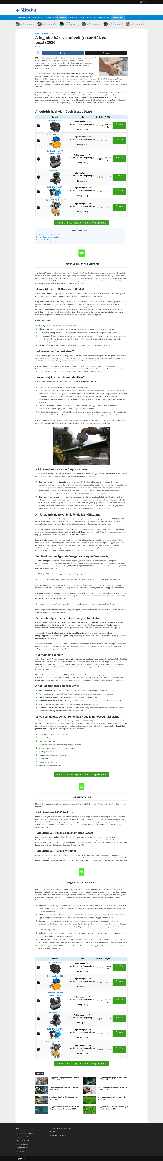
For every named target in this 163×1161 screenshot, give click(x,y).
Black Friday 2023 (22, 1151)
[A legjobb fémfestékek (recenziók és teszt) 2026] (84, 24)
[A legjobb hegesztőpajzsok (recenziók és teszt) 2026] (62, 24)
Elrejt (86, 230)
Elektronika (72, 17)
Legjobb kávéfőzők (23, 1140)
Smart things (86, 17)
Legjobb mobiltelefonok (24, 1133)
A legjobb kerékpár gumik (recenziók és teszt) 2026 (50, 24)
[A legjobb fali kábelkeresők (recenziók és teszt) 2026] (89, 1090)
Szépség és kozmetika (101, 17)
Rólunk (52, 1132)
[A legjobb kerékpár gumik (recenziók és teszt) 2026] (39, 24)
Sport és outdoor (23, 17)
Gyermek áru (49, 17)
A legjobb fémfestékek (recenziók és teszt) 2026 (94, 24)
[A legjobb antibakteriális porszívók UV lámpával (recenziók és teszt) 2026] (41, 1109)
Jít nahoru (125, 954)
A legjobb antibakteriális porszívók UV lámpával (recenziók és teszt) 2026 (64, 1108)
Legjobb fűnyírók (22, 1144)
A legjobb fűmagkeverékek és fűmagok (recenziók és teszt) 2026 (113, 1108)
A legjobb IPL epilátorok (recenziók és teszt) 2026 (138, 24)
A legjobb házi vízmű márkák (46, 242)
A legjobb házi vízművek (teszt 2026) (49, 234)
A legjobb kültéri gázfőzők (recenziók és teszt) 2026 (116, 24)
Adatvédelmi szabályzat (58, 1135)
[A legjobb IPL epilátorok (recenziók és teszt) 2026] (128, 24)
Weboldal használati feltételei (60, 1128)
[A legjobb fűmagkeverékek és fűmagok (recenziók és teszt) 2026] (89, 1109)
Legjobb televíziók (22, 1137)
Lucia (38, 46)
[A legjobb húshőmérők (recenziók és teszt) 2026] (41, 1100)
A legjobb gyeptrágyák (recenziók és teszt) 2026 (112, 1098)
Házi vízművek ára (42, 239)
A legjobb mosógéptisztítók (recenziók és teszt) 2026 (28, 24)
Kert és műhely (118, 17)
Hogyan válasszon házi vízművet (47, 237)
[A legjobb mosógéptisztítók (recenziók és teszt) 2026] (17, 24)
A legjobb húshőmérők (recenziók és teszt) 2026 (63, 1098)
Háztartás (61, 17)
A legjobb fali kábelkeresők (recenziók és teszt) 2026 (112, 1088)
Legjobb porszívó (22, 1148)
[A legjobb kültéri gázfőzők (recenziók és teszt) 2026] (105, 24)
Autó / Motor (38, 17)
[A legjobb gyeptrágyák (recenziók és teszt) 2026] (89, 1100)
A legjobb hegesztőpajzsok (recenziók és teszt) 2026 (72, 24)
